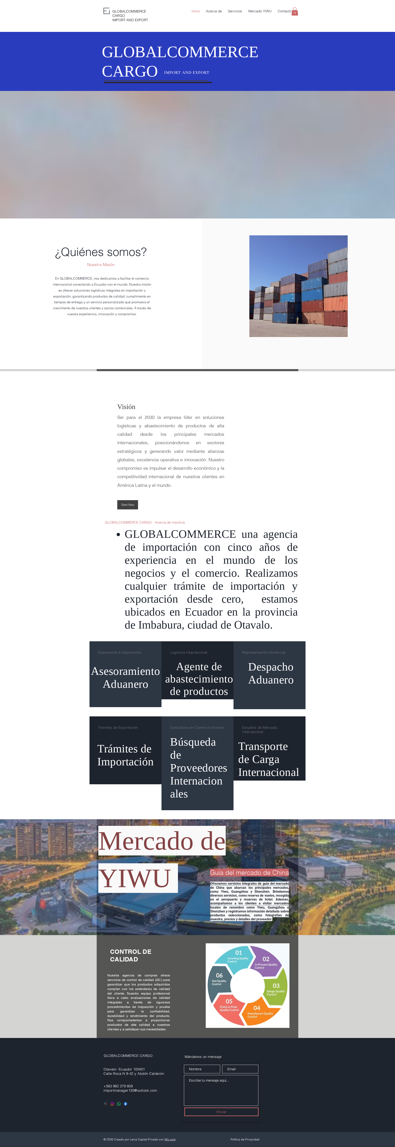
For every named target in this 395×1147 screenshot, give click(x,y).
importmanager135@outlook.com (130, 1090)
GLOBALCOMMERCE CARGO (129, 1055)
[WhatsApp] (119, 1104)
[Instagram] (112, 1104)
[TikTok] (105, 1104)
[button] (294, 11)
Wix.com (170, 1139)
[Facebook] (125, 1104)
